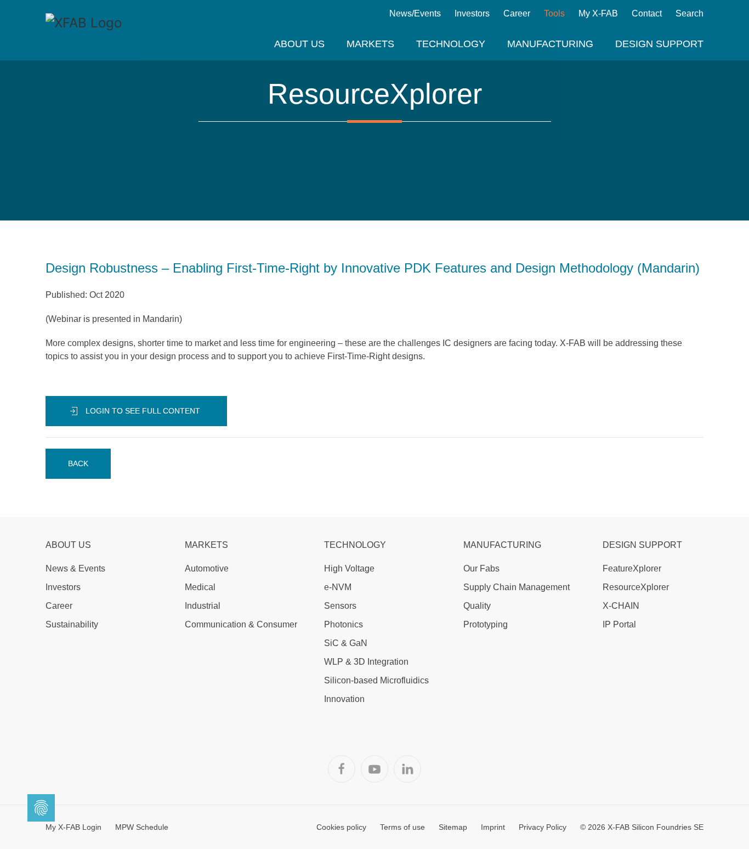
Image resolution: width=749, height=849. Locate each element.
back (78, 463)
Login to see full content (142, 410)
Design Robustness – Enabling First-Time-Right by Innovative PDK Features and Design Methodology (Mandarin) (373, 268)
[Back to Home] (84, 30)
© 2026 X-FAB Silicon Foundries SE (641, 827)
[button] (299, 43)
